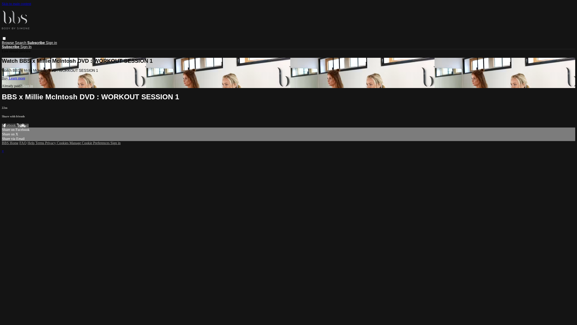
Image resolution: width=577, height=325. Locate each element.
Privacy (51, 143)
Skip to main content (16, 4)
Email (24, 125)
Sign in (51, 43)
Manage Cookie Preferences (89, 143)
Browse (8, 43)
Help (31, 143)
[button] (4, 38)
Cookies (63, 143)
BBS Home (10, 143)
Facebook (9, 125)
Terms (40, 143)
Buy (5, 78)
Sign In (26, 47)
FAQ (23, 143)
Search (21, 43)
